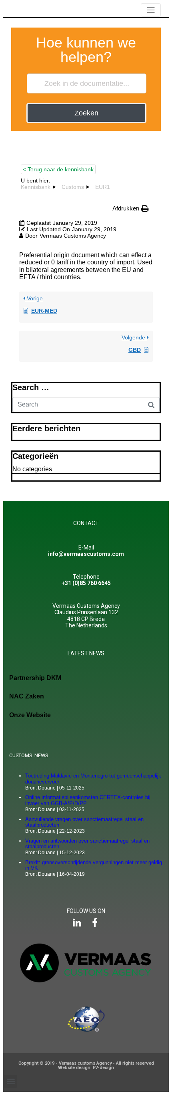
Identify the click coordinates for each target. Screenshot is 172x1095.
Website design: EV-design (86, 1067)
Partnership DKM (35, 677)
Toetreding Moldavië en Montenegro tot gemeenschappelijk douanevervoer (93, 779)
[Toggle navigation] (151, 10)
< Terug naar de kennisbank (58, 169)
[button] (10, 1081)
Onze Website (30, 715)
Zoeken (86, 113)
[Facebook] (95, 922)
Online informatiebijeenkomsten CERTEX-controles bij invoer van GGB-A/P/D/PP (87, 800)
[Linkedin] (77, 922)
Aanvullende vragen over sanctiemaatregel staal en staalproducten (84, 822)
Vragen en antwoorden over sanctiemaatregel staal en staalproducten (87, 844)
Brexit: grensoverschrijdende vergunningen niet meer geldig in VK (93, 865)
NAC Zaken (26, 696)
